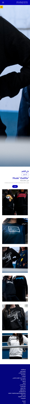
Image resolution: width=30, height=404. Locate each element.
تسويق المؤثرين (23, 389)
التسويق (24, 381)
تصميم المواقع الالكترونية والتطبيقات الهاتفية (17, 393)
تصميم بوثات (23, 398)
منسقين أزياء (23, 379)
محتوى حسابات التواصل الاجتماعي (19, 378)
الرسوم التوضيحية (22, 391)
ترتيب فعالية (23, 395)
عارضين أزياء (23, 374)
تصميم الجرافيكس (22, 373)
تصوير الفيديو (23, 386)
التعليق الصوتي (23, 371)
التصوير (24, 174)
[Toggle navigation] (3, 2)
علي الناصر (25, 171)
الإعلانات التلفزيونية (22, 396)
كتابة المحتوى (23, 388)
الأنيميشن (24, 376)
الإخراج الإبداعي (23, 384)
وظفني (15, 186)
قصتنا (24, 402)
